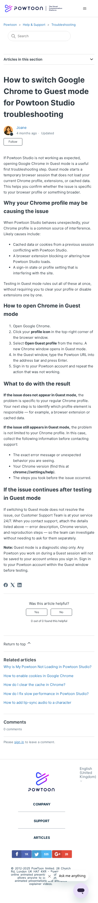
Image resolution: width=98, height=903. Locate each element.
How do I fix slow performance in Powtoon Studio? (46, 693)
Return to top (15, 644)
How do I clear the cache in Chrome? (34, 684)
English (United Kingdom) (88, 773)
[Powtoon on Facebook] (20, 855)
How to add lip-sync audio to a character (37, 702)
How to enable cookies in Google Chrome (39, 675)
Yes (36, 612)
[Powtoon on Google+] (61, 855)
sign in (19, 742)
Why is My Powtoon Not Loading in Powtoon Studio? (48, 666)
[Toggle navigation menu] (84, 8)
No (61, 612)
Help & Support (34, 24)
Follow (13, 141)
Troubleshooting (63, 24)
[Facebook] (6, 585)
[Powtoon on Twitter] (40, 855)
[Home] (33, 8)
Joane (21, 127)
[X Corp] (12, 585)
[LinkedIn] (19, 585)
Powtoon (10, 24)
